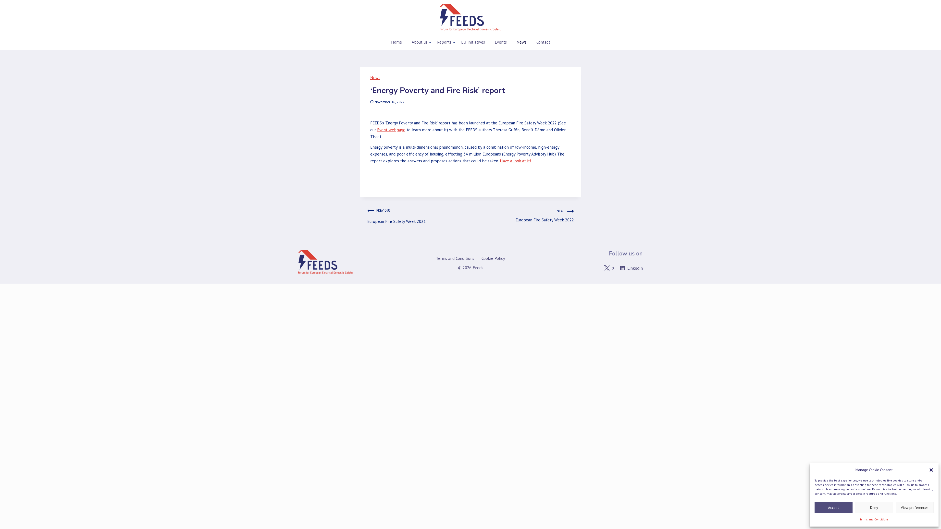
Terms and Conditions (874, 519)
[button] (931, 470)
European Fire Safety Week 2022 (545, 216)
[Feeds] (470, 17)
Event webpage (391, 129)
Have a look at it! (515, 161)
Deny (874, 507)
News (375, 77)
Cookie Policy (493, 258)
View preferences (915, 507)
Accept (833, 507)
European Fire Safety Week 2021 (396, 216)
